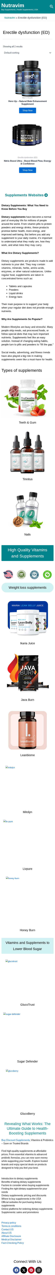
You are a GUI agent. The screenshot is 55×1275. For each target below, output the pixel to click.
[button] (51, 6)
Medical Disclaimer (11, 1239)
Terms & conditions (11, 1226)
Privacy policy (8, 1222)
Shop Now (28, 110)
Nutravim (12, 5)
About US (6, 1233)
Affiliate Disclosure (11, 1236)
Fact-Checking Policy (12, 1243)
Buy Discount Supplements (15, 1140)
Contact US (7, 1229)
